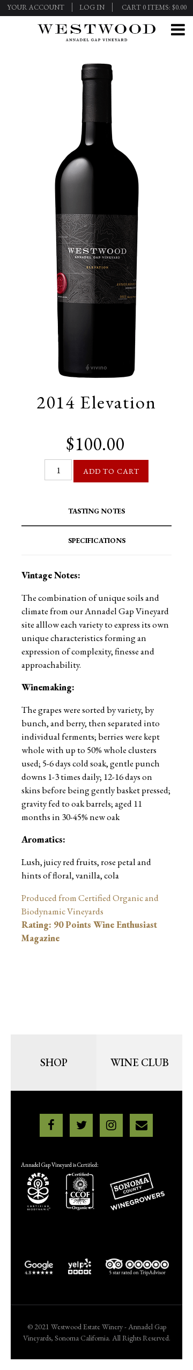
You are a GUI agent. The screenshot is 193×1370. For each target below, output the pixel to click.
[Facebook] (51, 1125)
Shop (54, 1062)
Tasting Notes (96, 511)
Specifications (96, 540)
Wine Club (139, 1062)
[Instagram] (111, 1125)
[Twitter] (81, 1125)
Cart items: (154, 7)
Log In (92, 7)
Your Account (35, 7)
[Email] (141, 1125)
